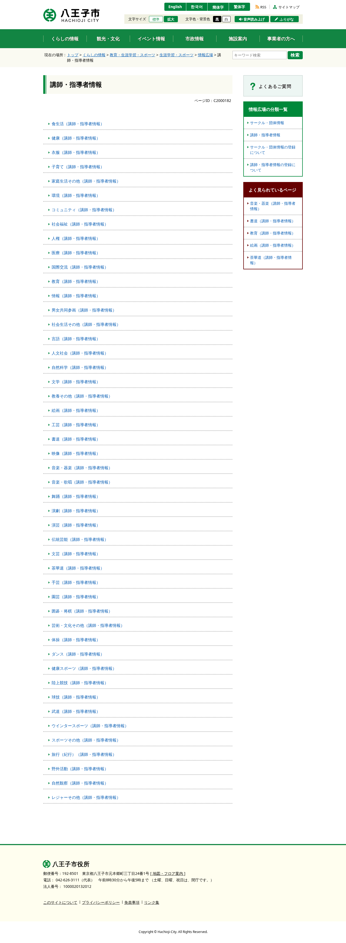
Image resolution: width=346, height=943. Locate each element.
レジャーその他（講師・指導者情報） (86, 797)
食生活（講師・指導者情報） (78, 123)
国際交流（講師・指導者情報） (80, 267)
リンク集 (151, 902)
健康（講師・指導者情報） (76, 138)
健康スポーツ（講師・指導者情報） (84, 668)
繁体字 (239, 6)
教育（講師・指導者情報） (76, 281)
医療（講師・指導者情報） (76, 252)
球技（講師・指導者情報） (76, 697)
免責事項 (131, 902)
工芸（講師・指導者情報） (76, 424)
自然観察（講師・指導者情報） (80, 783)
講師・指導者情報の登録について (272, 167)
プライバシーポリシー (101, 902)
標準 (155, 19)
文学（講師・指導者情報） (76, 381)
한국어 (197, 6)
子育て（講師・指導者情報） (78, 166)
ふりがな (287, 19)
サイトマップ (289, 7)
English (175, 6)
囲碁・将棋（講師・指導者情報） (82, 611)
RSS (263, 7)
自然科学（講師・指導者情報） (80, 367)
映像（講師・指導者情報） (76, 453)
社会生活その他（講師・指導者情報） (86, 324)
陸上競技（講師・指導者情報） (80, 682)
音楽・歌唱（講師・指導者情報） (82, 482)
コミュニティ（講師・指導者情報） (84, 209)
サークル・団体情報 (267, 122)
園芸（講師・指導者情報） (76, 596)
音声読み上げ (254, 19)
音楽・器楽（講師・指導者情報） (82, 467)
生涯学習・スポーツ (176, 54)
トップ (72, 54)
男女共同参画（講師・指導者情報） (84, 310)
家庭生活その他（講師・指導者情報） (86, 181)
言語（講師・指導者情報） (76, 338)
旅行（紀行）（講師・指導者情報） (84, 754)
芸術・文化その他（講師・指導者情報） (88, 625)
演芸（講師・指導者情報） (76, 525)
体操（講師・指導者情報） (76, 639)
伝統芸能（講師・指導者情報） (80, 539)
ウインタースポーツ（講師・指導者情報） (90, 725)
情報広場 (205, 54)
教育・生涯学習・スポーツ (132, 54)
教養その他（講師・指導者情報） (82, 396)
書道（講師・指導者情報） (76, 439)
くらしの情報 (94, 54)
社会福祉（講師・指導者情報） (80, 224)
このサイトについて (60, 902)
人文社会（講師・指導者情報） (80, 353)
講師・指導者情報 (265, 134)
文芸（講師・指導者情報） (76, 553)
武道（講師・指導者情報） (76, 711)
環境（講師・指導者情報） (76, 195)
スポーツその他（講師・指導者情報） (86, 740)
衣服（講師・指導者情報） (76, 152)
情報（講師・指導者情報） (76, 295)
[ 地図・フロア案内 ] (167, 873)
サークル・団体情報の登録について (272, 149)
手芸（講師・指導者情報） (76, 582)
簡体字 (218, 7)
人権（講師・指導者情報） (76, 238)
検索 (295, 54)
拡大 (170, 19)
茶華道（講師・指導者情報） (78, 568)
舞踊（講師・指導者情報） (76, 496)
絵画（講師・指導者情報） (76, 410)
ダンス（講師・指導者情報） (78, 654)
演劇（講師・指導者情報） (76, 510)
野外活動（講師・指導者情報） (80, 768)
